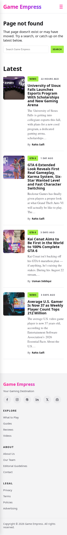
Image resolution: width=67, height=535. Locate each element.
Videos (7, 435)
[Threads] (27, 400)
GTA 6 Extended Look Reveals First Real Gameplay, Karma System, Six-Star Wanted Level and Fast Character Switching (44, 176)
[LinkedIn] (37, 400)
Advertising (10, 508)
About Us (9, 453)
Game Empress (22, 6)
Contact (8, 472)
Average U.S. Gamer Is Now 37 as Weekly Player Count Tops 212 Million (45, 307)
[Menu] (61, 7)
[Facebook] (7, 400)
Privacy (7, 490)
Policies (8, 502)
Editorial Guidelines (15, 466)
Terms (7, 496)
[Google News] (57, 400)
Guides (7, 423)
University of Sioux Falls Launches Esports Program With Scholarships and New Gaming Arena (44, 95)
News (32, 78)
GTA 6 (32, 158)
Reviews (8, 429)
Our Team (9, 460)
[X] (47, 400)
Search (57, 49)
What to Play (11, 417)
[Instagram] (17, 400)
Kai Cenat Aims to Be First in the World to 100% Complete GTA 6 (46, 244)
